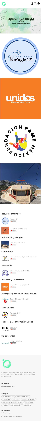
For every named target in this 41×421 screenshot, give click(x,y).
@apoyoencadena (8, 386)
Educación (16, 399)
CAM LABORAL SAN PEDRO (19, 271)
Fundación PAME (15, 313)
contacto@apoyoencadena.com (12, 416)
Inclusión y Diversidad (28, 399)
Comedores (6, 399)
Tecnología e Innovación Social (11, 405)
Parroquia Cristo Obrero (18, 243)
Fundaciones (29, 402)
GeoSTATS (13, 327)
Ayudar (20, 29)
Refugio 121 (14, 219)
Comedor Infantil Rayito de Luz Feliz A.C (23, 257)
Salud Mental (27, 405)
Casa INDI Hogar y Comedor (19, 299)
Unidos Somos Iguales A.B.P (19, 285)
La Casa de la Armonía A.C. (18, 229)
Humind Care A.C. (16, 341)
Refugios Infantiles (8, 396)
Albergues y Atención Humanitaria (12, 402)
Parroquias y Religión (23, 396)
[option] (20, 21)
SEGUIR (14, 221)
